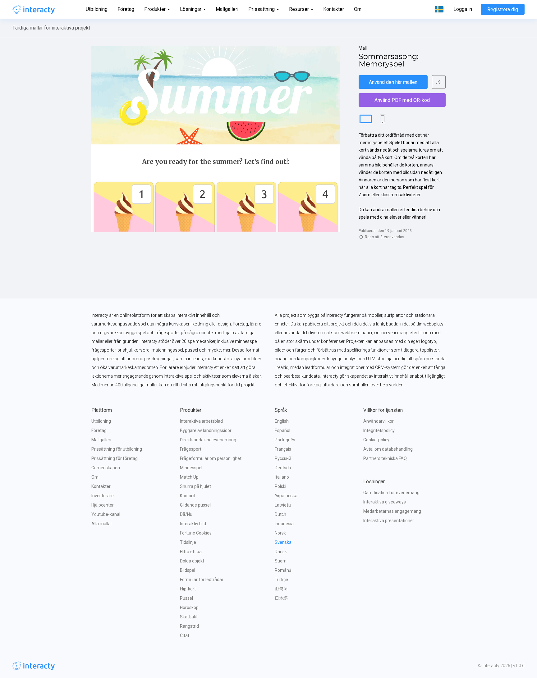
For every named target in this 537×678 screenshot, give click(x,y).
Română (283, 570)
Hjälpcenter (102, 505)
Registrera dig (502, 9)
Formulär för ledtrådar (201, 579)
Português (285, 439)
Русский (283, 458)
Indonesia (284, 523)
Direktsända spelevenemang (208, 439)
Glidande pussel (195, 505)
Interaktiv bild (193, 523)
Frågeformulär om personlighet (210, 458)
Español (282, 430)
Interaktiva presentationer (388, 520)
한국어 (281, 588)
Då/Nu (186, 514)
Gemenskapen (105, 467)
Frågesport (190, 449)
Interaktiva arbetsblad (201, 421)
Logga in (462, 9)
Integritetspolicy (379, 430)
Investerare (102, 495)
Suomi (281, 560)
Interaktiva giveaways (384, 501)
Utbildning (97, 9)
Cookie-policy (376, 439)
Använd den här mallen (393, 82)
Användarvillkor (378, 421)
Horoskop (189, 607)
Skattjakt (189, 616)
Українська (286, 495)
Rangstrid (189, 626)
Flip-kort (188, 588)
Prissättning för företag (114, 458)
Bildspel (187, 570)
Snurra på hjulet (195, 486)
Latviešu (283, 505)
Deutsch (283, 467)
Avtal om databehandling (388, 449)
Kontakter (333, 9)
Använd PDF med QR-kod (402, 100)
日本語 (281, 598)
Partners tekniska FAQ (385, 458)
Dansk (281, 551)
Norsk (280, 532)
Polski (280, 486)
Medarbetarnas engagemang (392, 511)
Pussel (186, 598)
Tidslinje (188, 542)
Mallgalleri (227, 9)
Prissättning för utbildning (116, 449)
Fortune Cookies (196, 532)
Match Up (189, 477)
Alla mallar (101, 523)
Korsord (187, 495)
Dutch (280, 514)
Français (283, 449)
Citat (184, 635)
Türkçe (281, 579)
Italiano (282, 477)
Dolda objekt (192, 560)
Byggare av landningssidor (206, 430)
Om (357, 9)
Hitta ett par (191, 551)
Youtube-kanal (105, 514)
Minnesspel (191, 467)
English (282, 421)
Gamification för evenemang (391, 492)
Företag (125, 9)
